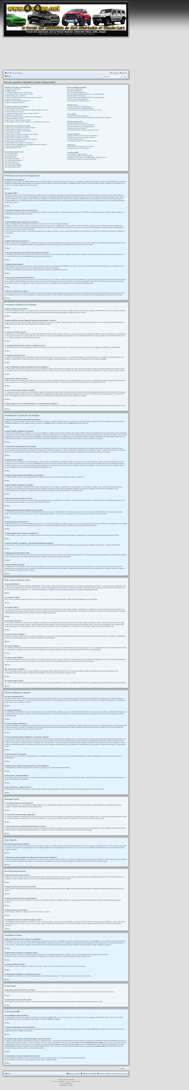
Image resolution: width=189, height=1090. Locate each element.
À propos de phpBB (46, 1019)
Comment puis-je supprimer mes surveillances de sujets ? (82, 140)
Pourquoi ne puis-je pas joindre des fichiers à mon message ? (21, 139)
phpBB (103, 359)
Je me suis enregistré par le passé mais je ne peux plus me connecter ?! (24, 97)
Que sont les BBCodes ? (11, 153)
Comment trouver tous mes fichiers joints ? (78, 148)
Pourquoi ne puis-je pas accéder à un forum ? (17, 137)
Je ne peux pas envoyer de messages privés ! (79, 106)
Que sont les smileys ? (11, 157)
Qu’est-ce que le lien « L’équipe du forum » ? (79, 100)
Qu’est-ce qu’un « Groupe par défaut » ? (78, 99)
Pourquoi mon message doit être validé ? (15, 146)
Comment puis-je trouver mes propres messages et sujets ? (83, 130)
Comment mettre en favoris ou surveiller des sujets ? (81, 137)
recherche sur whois (117, 1040)
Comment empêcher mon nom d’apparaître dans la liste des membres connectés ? (27, 110)
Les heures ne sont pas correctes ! (14, 111)
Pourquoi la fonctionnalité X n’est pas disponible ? (80, 155)
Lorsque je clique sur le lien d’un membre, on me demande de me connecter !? (27, 121)
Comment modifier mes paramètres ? (14, 108)
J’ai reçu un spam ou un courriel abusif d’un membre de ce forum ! (84, 110)
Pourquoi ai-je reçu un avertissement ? (15, 141)
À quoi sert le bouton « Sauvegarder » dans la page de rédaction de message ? (26, 144)
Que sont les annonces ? (11, 162)
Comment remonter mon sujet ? (13, 147)
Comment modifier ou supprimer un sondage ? (17, 136)
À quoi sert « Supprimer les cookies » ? (15, 102)
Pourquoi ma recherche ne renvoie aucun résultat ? (80, 125)
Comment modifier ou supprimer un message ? (17, 129)
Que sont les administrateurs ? (75, 89)
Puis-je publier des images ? (12, 158)
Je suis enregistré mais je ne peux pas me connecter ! (19, 94)
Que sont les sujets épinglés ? (13, 163)
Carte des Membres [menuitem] (17, 73)
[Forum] (67, 17)
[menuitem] (7, 73)
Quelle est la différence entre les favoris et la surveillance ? (82, 135)
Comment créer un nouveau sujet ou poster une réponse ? (20, 127)
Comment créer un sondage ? (13, 132)
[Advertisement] (66, 53)
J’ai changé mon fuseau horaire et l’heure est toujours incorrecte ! (22, 113)
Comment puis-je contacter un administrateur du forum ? (82, 159)
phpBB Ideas (94, 1029)
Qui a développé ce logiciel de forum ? (77, 154)
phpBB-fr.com (69, 1083)
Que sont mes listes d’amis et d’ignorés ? (78, 115)
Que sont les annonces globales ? (14, 160)
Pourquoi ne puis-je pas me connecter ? (15, 95)
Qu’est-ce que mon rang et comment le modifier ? (18, 120)
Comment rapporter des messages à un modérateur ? (19, 142)
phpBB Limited (52, 1017)
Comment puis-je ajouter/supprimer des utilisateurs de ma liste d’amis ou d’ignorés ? (89, 117)
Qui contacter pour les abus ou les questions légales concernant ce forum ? (87, 157)
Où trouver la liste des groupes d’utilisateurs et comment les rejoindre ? (86, 94)
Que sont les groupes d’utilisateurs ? (77, 92)
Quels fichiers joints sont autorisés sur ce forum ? (80, 146)
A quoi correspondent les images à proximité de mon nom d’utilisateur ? (23, 116)
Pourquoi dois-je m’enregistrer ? (13, 89)
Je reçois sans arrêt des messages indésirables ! (80, 108)
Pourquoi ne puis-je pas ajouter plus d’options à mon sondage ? (21, 134)
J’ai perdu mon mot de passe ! (13, 99)
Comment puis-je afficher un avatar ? (14, 118)
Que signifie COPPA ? (10, 90)
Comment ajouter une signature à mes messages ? (18, 131)
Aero (59, 1079)
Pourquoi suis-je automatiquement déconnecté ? (17, 100)
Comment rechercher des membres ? (77, 128)
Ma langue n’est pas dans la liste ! (14, 115)
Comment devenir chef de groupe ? (76, 95)
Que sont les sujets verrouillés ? (13, 165)
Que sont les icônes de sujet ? (13, 167)
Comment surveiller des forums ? (76, 139)
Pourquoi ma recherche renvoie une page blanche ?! (81, 126)
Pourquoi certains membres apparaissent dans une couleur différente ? (86, 97)
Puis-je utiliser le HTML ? (11, 155)
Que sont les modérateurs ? (74, 90)
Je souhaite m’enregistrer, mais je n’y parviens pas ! (18, 92)
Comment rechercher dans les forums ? (77, 123)
